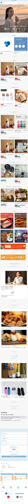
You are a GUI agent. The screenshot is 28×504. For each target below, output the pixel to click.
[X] (3, 487)
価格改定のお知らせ (14, 0)
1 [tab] (12, 33)
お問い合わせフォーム (14, 456)
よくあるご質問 (4, 467)
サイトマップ (3, 468)
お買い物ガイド (4, 466)
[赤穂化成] (19, 493)
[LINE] (18, 487)
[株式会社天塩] (8, 497)
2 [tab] (13, 33)
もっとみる (14, 56)
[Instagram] (11, 487)
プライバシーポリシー (10, 466)
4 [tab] (15, 33)
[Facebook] (26, 487)
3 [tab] (14, 33)
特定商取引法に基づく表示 (11, 467)
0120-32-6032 (14, 452)
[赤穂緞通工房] (19, 497)
